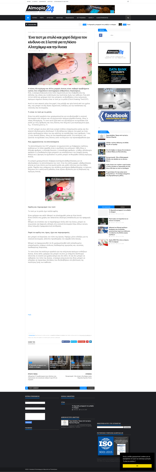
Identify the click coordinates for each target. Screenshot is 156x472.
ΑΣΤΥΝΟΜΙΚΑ (81, 17)
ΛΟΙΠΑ (90, 17)
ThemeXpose (53, 469)
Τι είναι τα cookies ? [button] (129, 461)
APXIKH (29, 1)
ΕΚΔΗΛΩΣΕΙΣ (70, 17)
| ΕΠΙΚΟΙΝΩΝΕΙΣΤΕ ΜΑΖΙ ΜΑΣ (61, 1)
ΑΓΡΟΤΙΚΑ (50, 17)
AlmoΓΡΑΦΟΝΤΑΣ (102, 17)
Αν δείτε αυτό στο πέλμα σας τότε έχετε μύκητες (80, 366)
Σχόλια (123, 207)
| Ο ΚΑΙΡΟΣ (35, 1)
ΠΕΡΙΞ (42, 17)
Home (29, 32)
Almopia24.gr (32, 335)
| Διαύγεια (50, 1)
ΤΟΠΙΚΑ (34, 17)
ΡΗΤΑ (113, 24)
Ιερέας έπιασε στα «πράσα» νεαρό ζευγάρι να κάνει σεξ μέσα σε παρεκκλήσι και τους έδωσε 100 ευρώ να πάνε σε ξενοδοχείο (118, 166)
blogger (83, 388)
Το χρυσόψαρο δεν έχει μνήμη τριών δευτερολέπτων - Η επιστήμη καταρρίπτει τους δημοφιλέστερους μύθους (118, 173)
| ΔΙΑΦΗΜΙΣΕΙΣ (42, 1)
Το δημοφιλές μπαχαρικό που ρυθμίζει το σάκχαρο (90, 24)
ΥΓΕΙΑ (73, 24)
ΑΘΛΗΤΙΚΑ (59, 17)
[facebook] (128, 1)
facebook (91, 388)
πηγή (29, 314)
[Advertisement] (61, 350)
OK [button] (137, 466)
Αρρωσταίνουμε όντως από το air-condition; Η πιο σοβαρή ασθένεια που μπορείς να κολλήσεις (59, 364)
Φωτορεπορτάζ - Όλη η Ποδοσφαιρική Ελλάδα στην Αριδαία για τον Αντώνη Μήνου (117, 159)
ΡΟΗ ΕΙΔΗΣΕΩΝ (106, 207)
